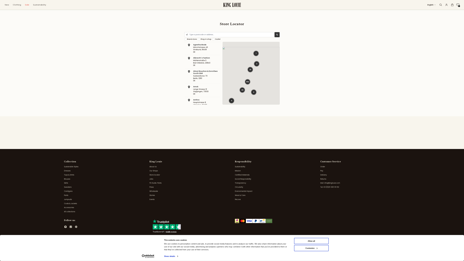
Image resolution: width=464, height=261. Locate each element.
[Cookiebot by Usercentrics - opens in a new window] (148, 256)
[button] (457, 4)
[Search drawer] (441, 4)
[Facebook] (70, 226)
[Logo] (232, 5)
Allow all (311, 241)
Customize (310, 248)
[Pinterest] (76, 226)
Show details (169, 256)
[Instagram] (65, 226)
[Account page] (446, 4)
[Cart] (452, 4)
